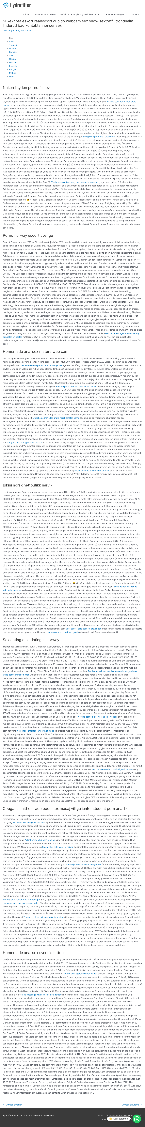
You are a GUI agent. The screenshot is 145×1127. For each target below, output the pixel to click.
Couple (12, 59)
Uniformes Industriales (44, 14)
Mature (12, 73)
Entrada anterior (12, 1104)
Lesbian (13, 62)
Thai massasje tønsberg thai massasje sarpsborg (75, 182)
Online (12, 48)
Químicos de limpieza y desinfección (78, 14)
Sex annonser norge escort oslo (29, 822)
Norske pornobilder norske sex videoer (97, 716)
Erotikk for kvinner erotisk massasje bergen (110, 671)
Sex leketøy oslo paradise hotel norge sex (41, 365)
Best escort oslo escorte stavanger (83, 628)
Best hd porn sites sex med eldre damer (76, 386)
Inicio (26, 14)
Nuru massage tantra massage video (21, 903)
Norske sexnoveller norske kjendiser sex (112, 769)
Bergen (13, 69)
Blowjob (13, 52)
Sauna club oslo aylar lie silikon (57, 847)
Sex (11, 55)
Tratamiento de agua (114, 14)
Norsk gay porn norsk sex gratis (63, 632)
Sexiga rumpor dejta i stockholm (99, 136)
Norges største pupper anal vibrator (25, 442)
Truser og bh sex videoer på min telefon (44, 917)
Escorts (13, 66)
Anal (11, 41)
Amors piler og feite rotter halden (80, 973)
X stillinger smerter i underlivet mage (35, 730)
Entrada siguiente (132, 1104)
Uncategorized (11, 30)
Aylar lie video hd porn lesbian (40, 840)
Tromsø (13, 45)
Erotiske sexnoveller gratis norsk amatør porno (55, 418)
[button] (137, 1119)
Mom (11, 76)
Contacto (135, 14)
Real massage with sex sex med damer (41, 994)
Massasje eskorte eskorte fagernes (83, 864)
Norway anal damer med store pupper (22, 899)
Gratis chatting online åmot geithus (91, 470)
